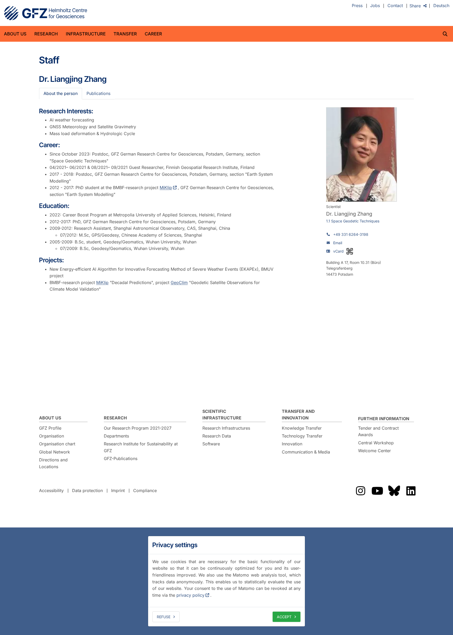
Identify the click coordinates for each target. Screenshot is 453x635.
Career (153, 33)
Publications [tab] (98, 93)
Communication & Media (306, 452)
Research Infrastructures (226, 428)
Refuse (163, 617)
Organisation (51, 436)
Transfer (125, 33)
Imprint (118, 490)
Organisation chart (57, 443)
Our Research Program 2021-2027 (137, 428)
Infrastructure (86, 33)
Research (46, 33)
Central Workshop (376, 442)
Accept (284, 617)
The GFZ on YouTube (377, 490)
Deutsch (441, 5)
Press (357, 5)
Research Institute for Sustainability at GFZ (141, 447)
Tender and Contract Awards (378, 431)
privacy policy (190, 595)
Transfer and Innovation (298, 415)
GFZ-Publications (120, 458)
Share (415, 5)
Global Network (54, 452)
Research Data (216, 436)
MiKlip (166, 187)
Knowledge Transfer (302, 428)
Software (211, 443)
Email (337, 243)
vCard (338, 251)
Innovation (292, 443)
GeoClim (179, 282)
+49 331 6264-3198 (350, 234)
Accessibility (51, 490)
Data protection (87, 490)
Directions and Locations (53, 463)
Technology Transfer (302, 436)
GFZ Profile (50, 428)
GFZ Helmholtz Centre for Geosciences (45, 13)
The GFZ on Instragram (360, 490)
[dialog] (226, 581)
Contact (395, 5)
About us (15, 33)
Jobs (375, 5)
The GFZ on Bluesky (394, 490)
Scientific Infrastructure (221, 415)
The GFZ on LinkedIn (410, 490)
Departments (116, 436)
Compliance (145, 490)
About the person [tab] (61, 93)
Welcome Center (374, 450)
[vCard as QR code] (350, 251)
